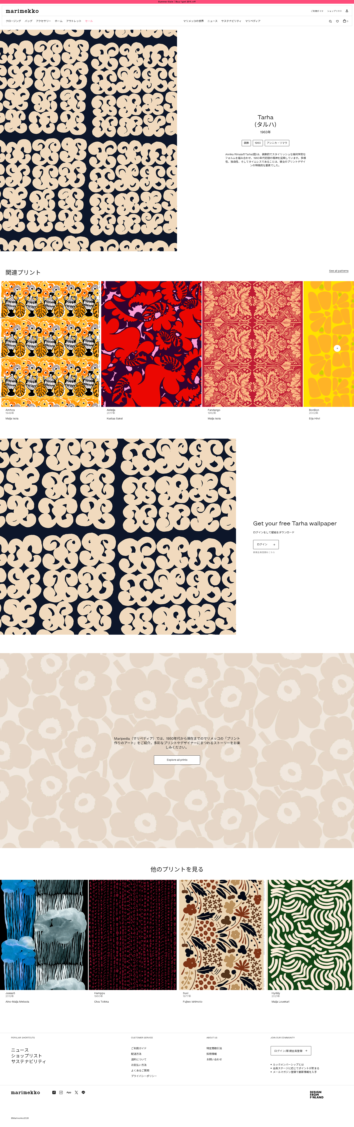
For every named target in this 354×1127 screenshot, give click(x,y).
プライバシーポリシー (144, 1076)
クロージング (13, 21)
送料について (139, 1059)
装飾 (246, 143)
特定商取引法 (214, 1048)
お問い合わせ (214, 1059)
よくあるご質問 (140, 1070)
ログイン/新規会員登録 (288, 1051)
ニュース (212, 21)
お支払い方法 (139, 1065)
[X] (76, 1092)
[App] (68, 1092)
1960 (258, 143)
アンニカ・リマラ (277, 143)
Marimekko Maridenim (177, 2)
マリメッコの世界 (193, 21)
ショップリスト (334, 11)
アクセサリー (43, 21)
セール (89, 21)
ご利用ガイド (317, 11)
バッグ (28, 21)
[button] (337, 348)
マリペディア (253, 21)
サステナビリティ (231, 21)
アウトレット (73, 21)
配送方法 (136, 1054)
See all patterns (338, 271)
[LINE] (83, 1092)
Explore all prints (177, 759)
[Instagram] (61, 1092)
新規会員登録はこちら (264, 552)
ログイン (262, 544)
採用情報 (211, 1054)
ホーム (58, 21)
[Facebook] (54, 1092)
